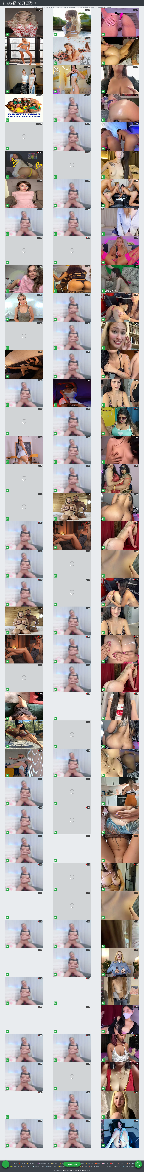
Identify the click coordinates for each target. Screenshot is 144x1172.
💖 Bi (128, 1163)
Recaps (75, 1170)
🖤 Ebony (14, 1163)
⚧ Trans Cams (26, 1166)
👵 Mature (54, 1163)
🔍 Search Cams (128, 1166)
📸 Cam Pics (117, 1166)
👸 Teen (62, 1163)
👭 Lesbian (121, 1163)
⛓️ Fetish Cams (51, 1166)
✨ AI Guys (83, 1166)
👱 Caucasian (31, 1163)
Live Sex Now (72, 1164)
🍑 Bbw (97, 1163)
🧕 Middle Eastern (43, 1163)
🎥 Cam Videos (106, 1166)
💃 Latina (22, 1163)
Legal (88, 1170)
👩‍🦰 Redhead (89, 1163)
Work (70, 1170)
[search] (138, 1164)
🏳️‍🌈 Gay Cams (14, 1166)
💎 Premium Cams (38, 1166)
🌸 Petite (105, 1163)
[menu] (5, 1164)
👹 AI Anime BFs (94, 1166)
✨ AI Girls (61, 1166)
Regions (65, 1170)
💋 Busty (113, 1163)
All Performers (82, 1170)
